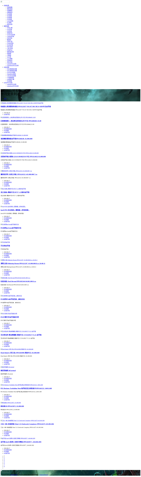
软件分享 (9, 24)
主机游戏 (6, 67)
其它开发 (9, 62)
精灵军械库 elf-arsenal (8, 370)
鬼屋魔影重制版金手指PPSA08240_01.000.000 (16, 139)
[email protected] (43, 474)
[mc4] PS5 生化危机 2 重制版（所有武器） (15, 210)
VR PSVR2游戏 (11, 75)
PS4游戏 (9, 17)
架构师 (9, 53)
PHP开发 (9, 38)
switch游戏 (10, 21)
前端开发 (9, 33)
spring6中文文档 (11, 63)
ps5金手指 (7, 114)
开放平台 (9, 50)
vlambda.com (13, 474)
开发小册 (9, 27)
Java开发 (9, 29)
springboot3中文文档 (13, 65)
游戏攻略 (9, 7)
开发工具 (9, 41)
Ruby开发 (10, 46)
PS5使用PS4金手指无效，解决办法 (13, 299)
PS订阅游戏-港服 (12, 70)
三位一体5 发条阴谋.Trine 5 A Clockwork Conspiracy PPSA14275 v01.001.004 (27, 424)
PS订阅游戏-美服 (12, 69)
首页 (5, 98)
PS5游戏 (9, 19)
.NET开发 (10, 48)
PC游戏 (9, 22)
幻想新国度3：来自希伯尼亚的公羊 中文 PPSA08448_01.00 (21, 121)
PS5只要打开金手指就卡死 (10, 317)
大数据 (9, 55)
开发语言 (9, 60)
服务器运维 (10, 51)
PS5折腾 (6, 130)
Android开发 (10, 36)
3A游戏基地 (10, 77)
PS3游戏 (9, 15)
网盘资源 (9, 9)
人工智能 (9, 58)
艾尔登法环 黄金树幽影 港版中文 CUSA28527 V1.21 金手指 (21, 335)
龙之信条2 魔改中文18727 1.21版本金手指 (15, 192)
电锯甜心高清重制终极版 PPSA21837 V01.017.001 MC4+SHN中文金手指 (26, 106)
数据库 (9, 39)
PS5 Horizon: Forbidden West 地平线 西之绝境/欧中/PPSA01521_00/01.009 (26, 388)
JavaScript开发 (11, 34)
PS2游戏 (9, 14)
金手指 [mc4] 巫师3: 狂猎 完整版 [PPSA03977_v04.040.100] (21, 442)
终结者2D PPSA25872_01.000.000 (12, 406)
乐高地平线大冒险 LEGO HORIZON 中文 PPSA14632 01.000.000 (23, 156)
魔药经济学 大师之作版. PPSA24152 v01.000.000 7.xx (19, 174)
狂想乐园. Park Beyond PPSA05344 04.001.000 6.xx (18, 281)
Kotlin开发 (10, 45)
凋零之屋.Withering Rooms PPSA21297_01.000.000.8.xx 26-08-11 (23, 263)
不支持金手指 (5, 246)
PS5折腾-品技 (8, 128)
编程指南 (6, 26)
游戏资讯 (9, 12)
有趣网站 (9, 10)
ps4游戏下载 (10, 79)
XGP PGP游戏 (11, 72)
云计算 (9, 57)
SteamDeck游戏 (11, 74)
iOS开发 (9, 31)
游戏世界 (6, 5)
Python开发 (10, 43)
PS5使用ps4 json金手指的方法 (11, 228)
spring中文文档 (8, 82)
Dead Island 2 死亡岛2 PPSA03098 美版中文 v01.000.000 (20, 353)
